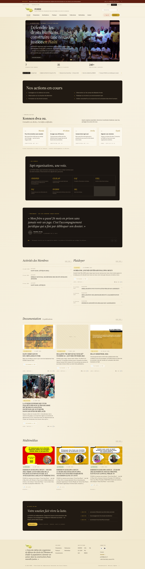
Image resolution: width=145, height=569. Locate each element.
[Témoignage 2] (29, 240)
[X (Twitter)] (101, 548)
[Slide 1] (70, 59)
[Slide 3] (74, 59)
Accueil (28, 15)
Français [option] (114, 4)
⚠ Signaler (106, 15)
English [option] (119, 4)
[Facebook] (104, 548)
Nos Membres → (36, 51)
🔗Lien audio (27, 487)
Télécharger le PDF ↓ (80, 279)
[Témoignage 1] (28, 240)
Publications (73, 15)
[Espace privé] (119, 565)
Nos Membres (45, 15)
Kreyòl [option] (108, 4)
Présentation (36, 15)
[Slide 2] (72, 59)
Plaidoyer (54, 15)
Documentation (63, 15)
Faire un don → (32, 524)
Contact (89, 15)
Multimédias (82, 15)
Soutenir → (115, 15)
